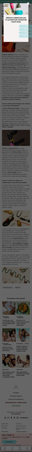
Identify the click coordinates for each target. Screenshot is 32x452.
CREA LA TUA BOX (16, 36)
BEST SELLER (16, 29)
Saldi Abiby (16, 32)
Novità (16, 26)
